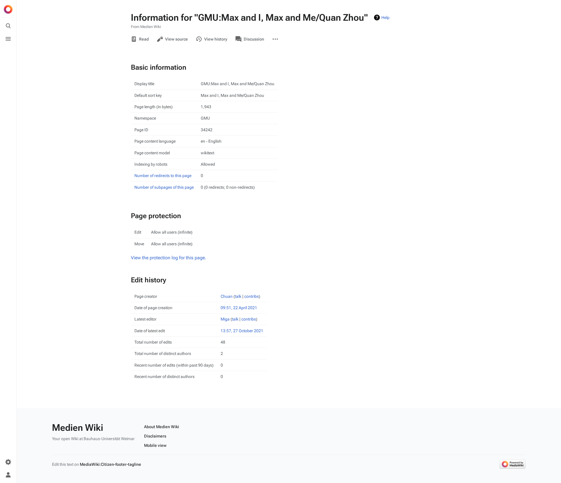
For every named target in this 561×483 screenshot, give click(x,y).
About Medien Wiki (161, 426)
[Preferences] (8, 462)
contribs (251, 296)
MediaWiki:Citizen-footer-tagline (110, 464)
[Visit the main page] (8, 9)
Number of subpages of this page (164, 187)
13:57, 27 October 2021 (242, 330)
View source (176, 39)
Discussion (254, 39)
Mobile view (155, 445)
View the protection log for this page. (168, 257)
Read (144, 39)
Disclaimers (155, 436)
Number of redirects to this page (162, 175)
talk (238, 296)
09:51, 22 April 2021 (239, 307)
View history (215, 39)
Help (385, 17)
